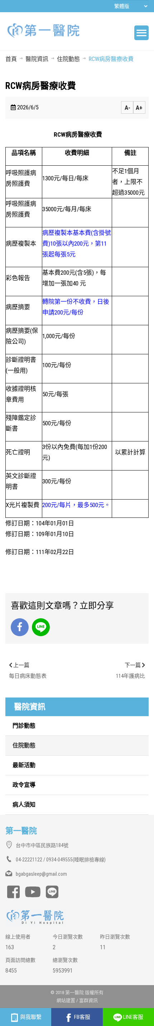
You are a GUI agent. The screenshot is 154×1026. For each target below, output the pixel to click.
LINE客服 (132, 1017)
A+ (139, 107)
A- (127, 107)
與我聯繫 (30, 1017)
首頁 (11, 59)
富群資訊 (88, 1000)
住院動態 (68, 59)
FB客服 (81, 1017)
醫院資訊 (36, 59)
